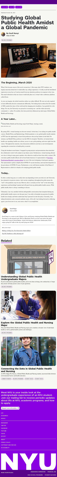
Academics (4, 415)
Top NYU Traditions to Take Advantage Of (12, 233)
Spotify (3, 436)
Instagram (4, 423)
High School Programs (35, 475)
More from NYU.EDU (7, 472)
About (3, 439)
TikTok (3, 433)
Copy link (18, 7)
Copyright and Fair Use (8, 445)
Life (2, 413)
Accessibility (5, 447)
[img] (28, 259)
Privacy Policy (5, 442)
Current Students (6, 378)
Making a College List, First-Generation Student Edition (16, 230)
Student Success (50, 475)
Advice (3, 418)
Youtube (3, 431)
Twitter (11, 7)
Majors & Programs (7, 40)
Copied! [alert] (18, 9)
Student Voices (29, 378)
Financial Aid (52, 471)
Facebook (4, 7)
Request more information (9, 408)
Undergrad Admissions (38, 471)
